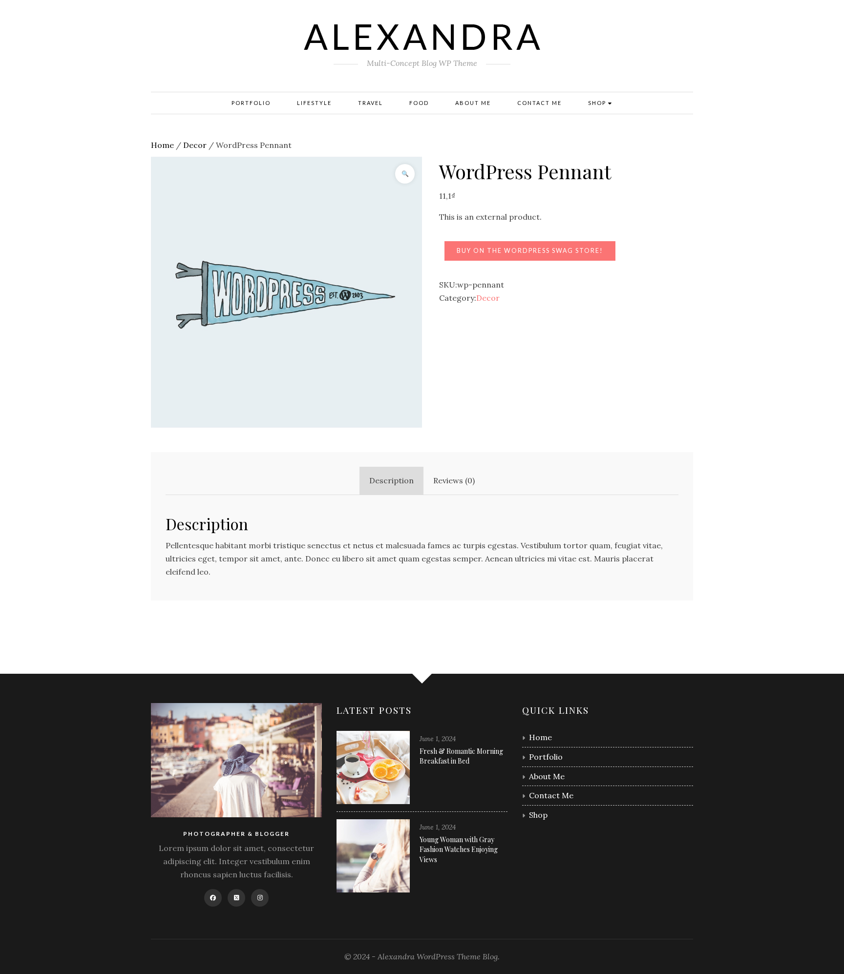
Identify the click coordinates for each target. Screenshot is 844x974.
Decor (195, 145)
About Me (473, 103)
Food (419, 103)
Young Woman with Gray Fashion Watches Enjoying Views (459, 849)
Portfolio (251, 103)
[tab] (391, 481)
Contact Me (539, 103)
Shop (598, 103)
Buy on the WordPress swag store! (530, 250)
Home (162, 145)
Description (391, 480)
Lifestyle (314, 103)
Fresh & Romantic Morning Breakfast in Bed (461, 756)
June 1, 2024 (438, 738)
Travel (370, 103)
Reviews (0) (454, 480)
